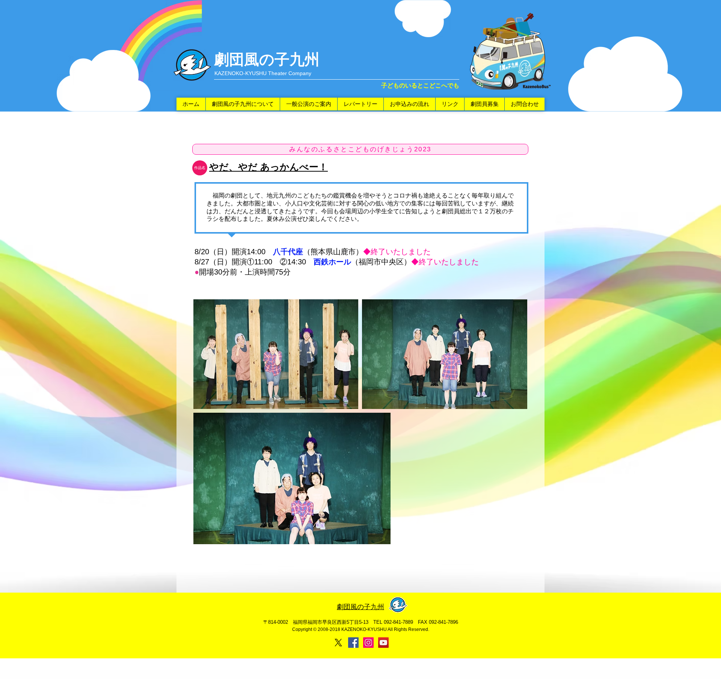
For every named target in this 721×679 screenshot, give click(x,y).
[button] (199, 167)
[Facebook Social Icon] (353, 642)
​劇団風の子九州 (267, 59)
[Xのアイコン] (338, 642)
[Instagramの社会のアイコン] (368, 642)
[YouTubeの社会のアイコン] (383, 642)
